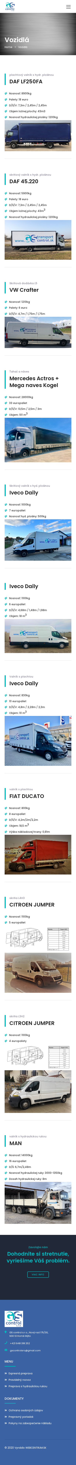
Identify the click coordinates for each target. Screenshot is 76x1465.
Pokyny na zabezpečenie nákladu (30, 1423)
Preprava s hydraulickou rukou (28, 1386)
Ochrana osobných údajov (26, 1410)
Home (8, 47)
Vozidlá (22, 47)
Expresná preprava (20, 1373)
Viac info (38, 1274)
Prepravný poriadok (21, 1417)
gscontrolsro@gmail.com (25, 1350)
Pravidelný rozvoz (20, 1380)
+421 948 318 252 (20, 1343)
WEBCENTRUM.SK (35, 1448)
